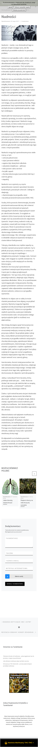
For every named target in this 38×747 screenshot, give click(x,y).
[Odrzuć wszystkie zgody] (36, 7)
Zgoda (10, 7)
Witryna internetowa (16, 568)
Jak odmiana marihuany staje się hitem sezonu (16, 661)
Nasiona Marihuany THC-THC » (21, 743)
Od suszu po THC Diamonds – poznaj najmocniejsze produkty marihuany (17, 665)
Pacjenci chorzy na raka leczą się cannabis (27, 502)
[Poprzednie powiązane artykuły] (29, 473)
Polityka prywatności (19, 10)
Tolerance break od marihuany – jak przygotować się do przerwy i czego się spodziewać (18, 657)
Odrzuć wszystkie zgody (22, 7)
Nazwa (9, 553)
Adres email (12, 561)
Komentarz (12, 538)
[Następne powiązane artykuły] (34, 473)
